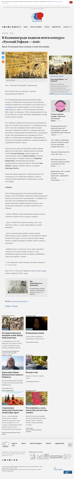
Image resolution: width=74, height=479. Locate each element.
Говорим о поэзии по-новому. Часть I (35, 377)
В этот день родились (57, 76)
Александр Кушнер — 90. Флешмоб (59, 80)
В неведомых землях (35, 333)
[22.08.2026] (13, 317)
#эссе (38, 381)
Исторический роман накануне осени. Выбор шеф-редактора (12, 335)
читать (26, 27)
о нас (65, 27)
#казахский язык (12, 432)
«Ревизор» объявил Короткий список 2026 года (60, 153)
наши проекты (56, 27)
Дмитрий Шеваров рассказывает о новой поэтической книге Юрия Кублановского (12, 383)
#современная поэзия (7, 388)
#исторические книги (11, 353)
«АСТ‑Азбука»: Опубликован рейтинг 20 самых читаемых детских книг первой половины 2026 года (60, 143)
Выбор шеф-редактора (8, 316)
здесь (44, 271)
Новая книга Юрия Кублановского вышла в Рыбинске (12, 374)
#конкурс (15, 306)
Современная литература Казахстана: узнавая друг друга (12, 410)
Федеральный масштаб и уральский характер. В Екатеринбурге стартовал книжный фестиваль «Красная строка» (60, 130)
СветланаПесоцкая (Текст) (19, 301)
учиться (46, 27)
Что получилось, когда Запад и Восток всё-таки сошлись (36, 410)
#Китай (33, 430)
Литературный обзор (8, 390)
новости (18, 27)
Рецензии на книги (31, 316)
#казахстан (4, 432)
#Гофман (8, 306)
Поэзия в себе (32, 372)
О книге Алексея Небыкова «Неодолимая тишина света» (35, 338)
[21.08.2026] (36, 357)
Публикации (29, 355)
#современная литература (32, 342)
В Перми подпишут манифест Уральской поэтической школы (58, 117)
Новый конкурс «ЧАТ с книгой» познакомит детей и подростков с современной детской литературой (60, 175)
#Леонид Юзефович (7, 351)
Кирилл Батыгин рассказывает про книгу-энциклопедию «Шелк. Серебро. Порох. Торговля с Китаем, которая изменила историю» (36, 420)
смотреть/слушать (36, 27)
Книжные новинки (7, 355)
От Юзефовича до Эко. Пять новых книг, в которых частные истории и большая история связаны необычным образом (12, 344)
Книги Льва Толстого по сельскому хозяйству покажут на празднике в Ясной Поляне (60, 163)
